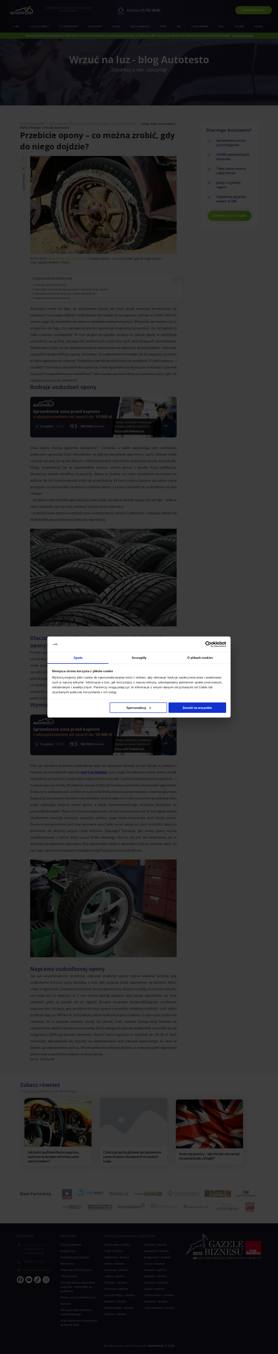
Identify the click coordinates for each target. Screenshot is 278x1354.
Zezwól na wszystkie (197, 707)
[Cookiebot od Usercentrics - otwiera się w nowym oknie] (208, 644)
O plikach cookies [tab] (200, 657)
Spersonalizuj (136, 707)
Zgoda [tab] (78, 657)
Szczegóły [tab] (139, 657)
